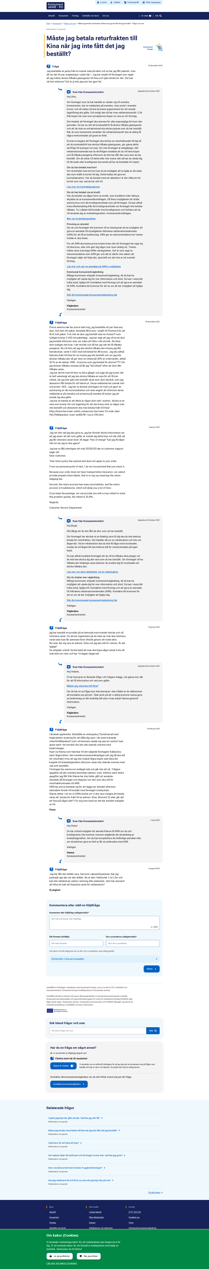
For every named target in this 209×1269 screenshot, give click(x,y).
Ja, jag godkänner (62, 1256)
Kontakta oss (134, 1217)
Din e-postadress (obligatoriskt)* (121, 937)
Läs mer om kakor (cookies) (61, 1263)
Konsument (57, 24)
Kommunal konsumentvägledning (142, 1228)
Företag (52, 1223)
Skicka (150, 969)
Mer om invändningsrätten (81, 218)
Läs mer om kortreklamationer (83, 186)
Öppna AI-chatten (61, 1066)
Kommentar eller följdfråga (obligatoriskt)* (69, 913)
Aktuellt (52, 1212)
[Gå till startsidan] (55, 6)
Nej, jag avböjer (91, 1256)
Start (48, 24)
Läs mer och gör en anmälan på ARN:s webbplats (94, 266)
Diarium (92, 1223)
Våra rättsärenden (96, 1217)
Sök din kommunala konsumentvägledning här (92, 294)
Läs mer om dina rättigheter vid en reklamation (92, 571)
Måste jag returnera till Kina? (82, 686)
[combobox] (97, 1030)
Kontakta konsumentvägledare (67, 1084)
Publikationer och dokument (100, 1228)
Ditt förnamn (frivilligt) (59, 937)
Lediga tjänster (95, 1212)
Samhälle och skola (57, 1228)
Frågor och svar (70, 24)
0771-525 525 (135, 1212)
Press (131, 1223)
